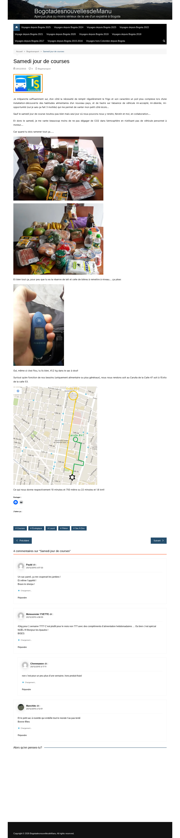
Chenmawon (37, 663)
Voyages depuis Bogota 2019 (94, 34)
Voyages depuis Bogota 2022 (134, 27)
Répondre (22, 597)
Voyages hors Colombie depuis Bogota (105, 41)
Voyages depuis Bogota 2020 (61, 34)
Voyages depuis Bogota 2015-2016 (65, 41)
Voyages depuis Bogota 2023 (101, 27)
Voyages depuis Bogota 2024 (68, 27)
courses (21, 528)
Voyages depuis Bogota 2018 (126, 34)
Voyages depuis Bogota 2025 (36, 27)
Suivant (157, 540)
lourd (52, 528)
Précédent (24, 540)
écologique (37, 528)
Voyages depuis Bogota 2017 (29, 41)
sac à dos (80, 528)
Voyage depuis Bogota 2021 (29, 34)
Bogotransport (44, 69)
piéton (65, 528)
